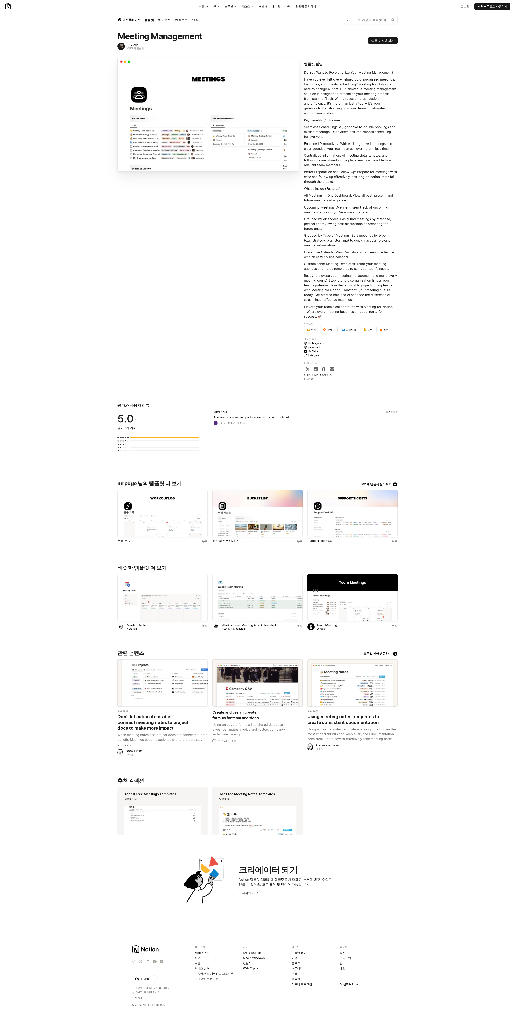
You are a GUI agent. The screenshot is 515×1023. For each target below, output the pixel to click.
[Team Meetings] (352, 597)
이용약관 (309, 379)
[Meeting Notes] (162, 597)
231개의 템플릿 (135, 48)
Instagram (314, 355)
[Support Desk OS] (352, 513)
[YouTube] (161, 961)
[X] (307, 369)
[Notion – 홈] (8, 6)
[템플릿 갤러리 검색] (393, 20)
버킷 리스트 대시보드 (226, 541)
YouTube (313, 351)
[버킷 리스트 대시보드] (257, 513)
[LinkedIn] (315, 369)
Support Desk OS (319, 541)
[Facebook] (323, 369)
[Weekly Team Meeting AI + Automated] (257, 597)
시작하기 (250, 893)
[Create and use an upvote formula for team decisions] (257, 683)
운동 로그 (123, 541)
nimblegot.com (316, 343)
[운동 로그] (162, 513)
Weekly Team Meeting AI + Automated (249, 625)
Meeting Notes (137, 625)
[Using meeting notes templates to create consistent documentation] (352, 683)
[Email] (332, 369)
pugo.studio (314, 347)
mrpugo (132, 44)
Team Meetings (328, 625)
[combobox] (371, 19)
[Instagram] (133, 961)
